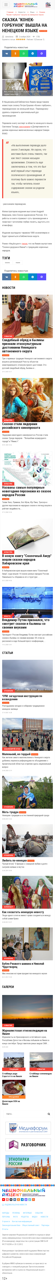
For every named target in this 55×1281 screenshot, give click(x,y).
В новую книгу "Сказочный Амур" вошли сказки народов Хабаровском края (27, 559)
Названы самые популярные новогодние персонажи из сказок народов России (26, 491)
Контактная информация (22, 1221)
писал (24, 243)
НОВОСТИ (44, 1217)
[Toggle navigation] (6, 4)
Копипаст (8, 907)
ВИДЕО (34, 1217)
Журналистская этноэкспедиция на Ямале (24, 1032)
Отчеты (5, 1229)
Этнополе (8, 691)
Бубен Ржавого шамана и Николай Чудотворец (23, 965)
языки (18, 263)
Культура (8, 420)
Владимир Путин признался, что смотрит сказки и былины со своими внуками (26, 623)
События (8, 336)
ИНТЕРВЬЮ (27, 1213)
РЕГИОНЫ (16, 1213)
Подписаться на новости (15, 1205)
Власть (7, 616)
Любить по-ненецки (14, 860)
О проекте (6, 1221)
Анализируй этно (12, 749)
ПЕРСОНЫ (6, 1217)
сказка (7, 263)
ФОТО (15, 1217)
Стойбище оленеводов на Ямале (41, 1075)
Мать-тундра (10, 812)
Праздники (14, 1097)
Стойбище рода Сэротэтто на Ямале (12, 1075)
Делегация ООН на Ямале (11, 1102)
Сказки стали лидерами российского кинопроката (21, 425)
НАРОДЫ (5, 1213)
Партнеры (45, 1225)
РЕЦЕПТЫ (25, 1217)
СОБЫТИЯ (39, 1213)
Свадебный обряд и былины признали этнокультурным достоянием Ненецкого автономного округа (23, 345)
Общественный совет (31, 1225)
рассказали (24, 126)
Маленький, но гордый (16, 754)
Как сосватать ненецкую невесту (23, 912)
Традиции (13, 1069)
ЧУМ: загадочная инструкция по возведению (22, 697)
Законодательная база (11, 1225)
